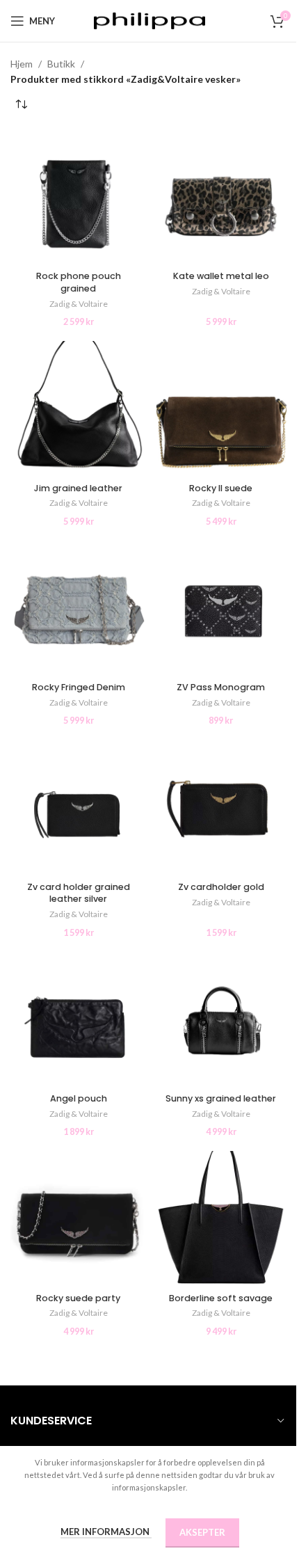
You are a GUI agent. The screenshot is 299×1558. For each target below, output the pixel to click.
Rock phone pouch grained (78, 282)
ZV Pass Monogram (221, 687)
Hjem (21, 64)
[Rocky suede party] (78, 1219)
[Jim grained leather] (78, 409)
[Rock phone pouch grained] (78, 197)
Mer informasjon (106, 1531)
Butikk (61, 64)
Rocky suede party (78, 1298)
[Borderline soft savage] (221, 1219)
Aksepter (202, 1532)
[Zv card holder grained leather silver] (78, 807)
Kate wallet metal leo (221, 276)
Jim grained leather (78, 488)
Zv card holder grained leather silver (78, 893)
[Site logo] (149, 20)
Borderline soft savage (221, 1298)
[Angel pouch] (78, 1020)
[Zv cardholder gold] (221, 807)
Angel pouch (78, 1098)
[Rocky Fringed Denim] (78, 608)
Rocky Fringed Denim (78, 687)
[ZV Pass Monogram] (221, 608)
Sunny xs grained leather (220, 1098)
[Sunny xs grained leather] (221, 1020)
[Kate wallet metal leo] (221, 197)
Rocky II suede (220, 488)
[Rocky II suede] (221, 409)
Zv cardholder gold (221, 887)
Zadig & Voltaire (78, 304)
